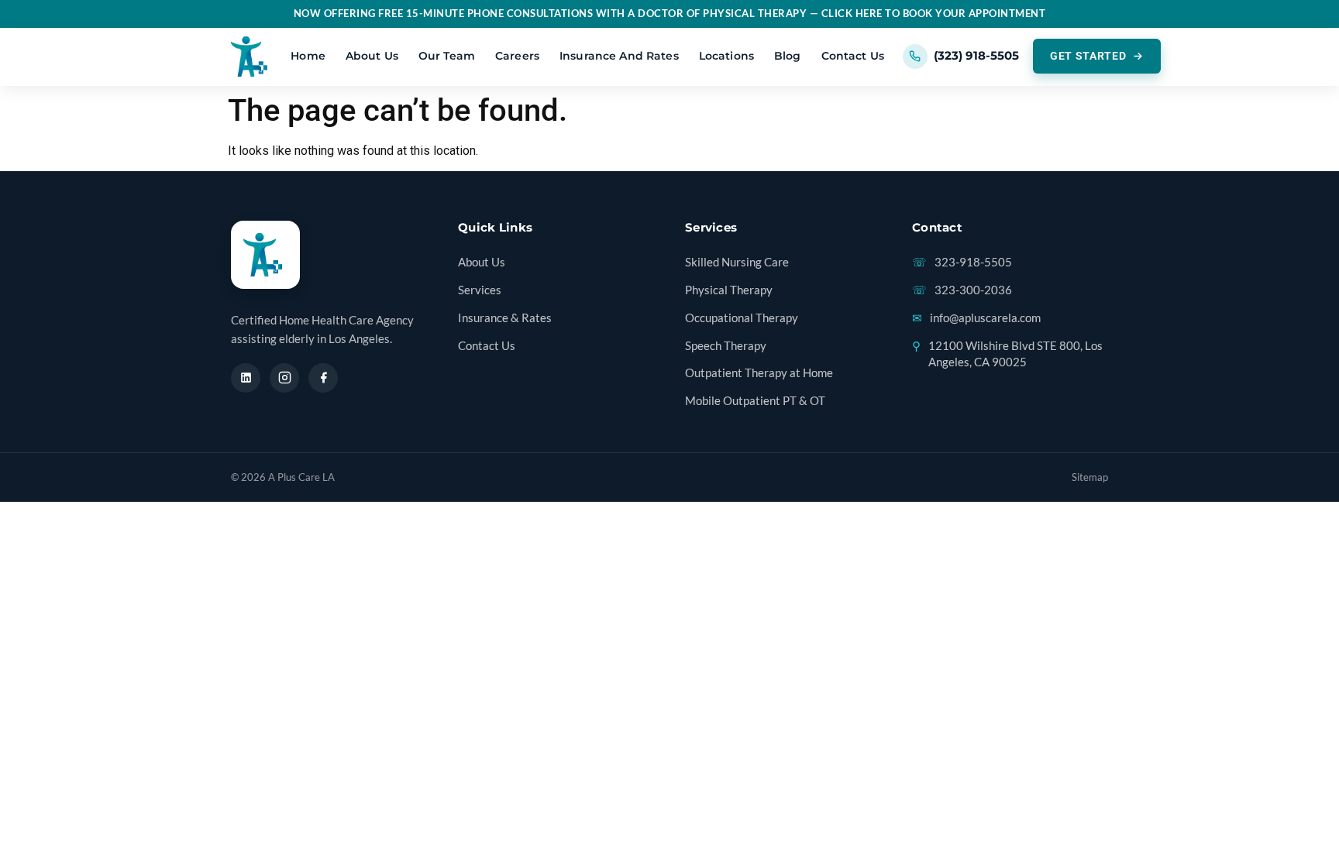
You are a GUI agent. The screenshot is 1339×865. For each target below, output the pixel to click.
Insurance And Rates (619, 56)
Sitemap (1090, 477)
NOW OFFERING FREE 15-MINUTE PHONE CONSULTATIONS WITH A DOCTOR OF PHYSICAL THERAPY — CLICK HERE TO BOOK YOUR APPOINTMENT (670, 13)
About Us (372, 56)
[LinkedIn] (245, 378)
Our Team (446, 56)
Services (479, 290)
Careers (517, 56)
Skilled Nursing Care (737, 262)
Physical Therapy (729, 290)
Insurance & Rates (505, 317)
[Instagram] (284, 378)
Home (308, 56)
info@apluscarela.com (976, 317)
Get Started (1088, 56)
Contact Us (852, 56)
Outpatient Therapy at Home (759, 372)
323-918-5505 (962, 262)
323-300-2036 (962, 290)
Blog (787, 56)
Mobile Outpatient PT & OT (755, 400)
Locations (726, 56)
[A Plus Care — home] (251, 56)
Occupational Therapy (741, 317)
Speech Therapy (725, 345)
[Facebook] (323, 378)
